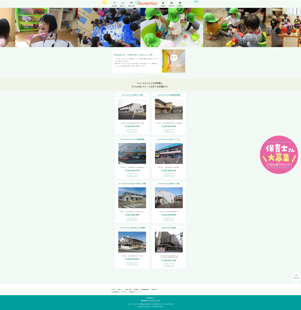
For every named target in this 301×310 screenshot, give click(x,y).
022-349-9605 (170, 214)
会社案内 (114, 6)
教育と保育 (131, 6)
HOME (114, 289)
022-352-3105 (133, 170)
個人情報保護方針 (116, 292)
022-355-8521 (133, 259)
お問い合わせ (124, 292)
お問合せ (180, 6)
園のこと (122, 6)
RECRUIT (171, 6)
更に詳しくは (132, 131)
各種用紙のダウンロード (134, 292)
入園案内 (163, 6)
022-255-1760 (133, 126)
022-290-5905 (133, 214)
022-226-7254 (170, 260)
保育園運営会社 (145, 289)
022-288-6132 (170, 170)
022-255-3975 (170, 126)
